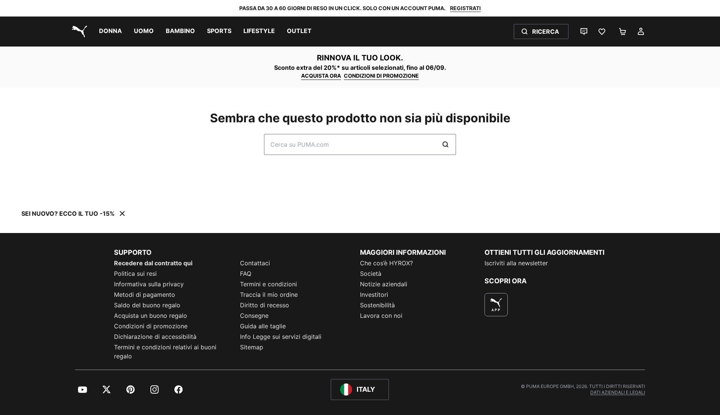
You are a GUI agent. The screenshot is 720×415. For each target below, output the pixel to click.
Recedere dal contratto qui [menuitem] (153, 263)
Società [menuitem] (370, 273)
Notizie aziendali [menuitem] (383, 284)
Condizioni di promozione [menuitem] (151, 326)
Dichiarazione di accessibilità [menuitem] (155, 336)
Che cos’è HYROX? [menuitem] (386, 263)
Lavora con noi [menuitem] (381, 315)
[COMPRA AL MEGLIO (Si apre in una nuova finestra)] (496, 304)
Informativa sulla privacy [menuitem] (149, 284)
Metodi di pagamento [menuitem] (144, 294)
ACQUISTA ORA (321, 75)
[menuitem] (110, 31)
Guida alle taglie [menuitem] (263, 326)
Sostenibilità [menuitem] (377, 305)
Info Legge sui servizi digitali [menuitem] (280, 336)
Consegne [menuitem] (254, 315)
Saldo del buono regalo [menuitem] (147, 305)
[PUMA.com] (78, 31)
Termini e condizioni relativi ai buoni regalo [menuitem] (165, 351)
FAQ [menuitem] (245, 273)
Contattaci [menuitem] (255, 263)
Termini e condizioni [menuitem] (268, 284)
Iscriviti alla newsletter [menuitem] (516, 263)
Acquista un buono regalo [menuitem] (150, 315)
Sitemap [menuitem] (251, 347)
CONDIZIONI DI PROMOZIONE (381, 75)
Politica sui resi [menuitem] (135, 273)
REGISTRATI (465, 8)
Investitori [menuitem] (374, 294)
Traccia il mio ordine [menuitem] (269, 294)
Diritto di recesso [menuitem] (264, 305)
